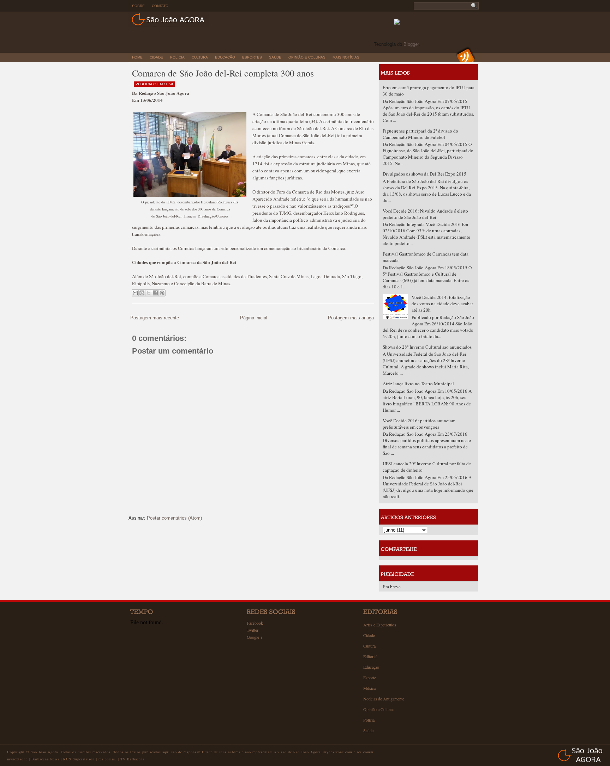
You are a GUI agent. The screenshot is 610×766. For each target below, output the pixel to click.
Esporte (369, 677)
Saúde (275, 57)
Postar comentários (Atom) (174, 518)
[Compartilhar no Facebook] (155, 292)
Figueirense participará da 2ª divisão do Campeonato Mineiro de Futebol (420, 134)
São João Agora (44, 751)
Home (137, 57)
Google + (255, 637)
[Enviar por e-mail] (135, 292)
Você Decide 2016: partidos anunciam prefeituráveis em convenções (419, 423)
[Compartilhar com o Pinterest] (162, 292)
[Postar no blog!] (141, 292)
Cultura (200, 57)
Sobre (138, 6)
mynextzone (17, 758)
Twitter (252, 630)
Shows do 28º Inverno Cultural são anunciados (427, 347)
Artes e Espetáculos (379, 624)
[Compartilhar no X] (148, 292)
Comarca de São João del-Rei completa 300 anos (223, 73)
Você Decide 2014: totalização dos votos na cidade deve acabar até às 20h (442, 303)
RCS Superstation (79, 758)
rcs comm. (107, 758)
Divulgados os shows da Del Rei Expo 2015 (424, 174)
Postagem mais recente (154, 317)
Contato (160, 6)
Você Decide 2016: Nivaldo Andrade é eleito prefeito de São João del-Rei (425, 214)
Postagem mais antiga (351, 317)
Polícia (177, 57)
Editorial (370, 656)
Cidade (156, 57)
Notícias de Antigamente (383, 698)
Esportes (252, 57)
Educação (225, 57)
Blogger (411, 44)
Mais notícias (346, 57)
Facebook (255, 623)
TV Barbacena (132, 758)
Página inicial (253, 317)
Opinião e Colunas (306, 57)
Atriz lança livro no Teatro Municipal (418, 383)
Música (369, 688)
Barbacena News (45, 758)
